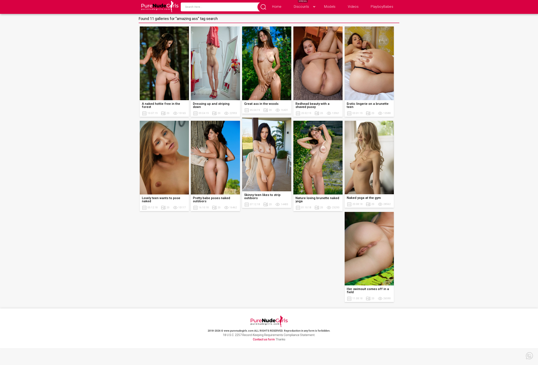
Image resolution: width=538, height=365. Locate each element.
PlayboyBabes (382, 7)
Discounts (301, 7)
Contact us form (264, 339)
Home (277, 7)
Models (329, 7)
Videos (353, 7)
